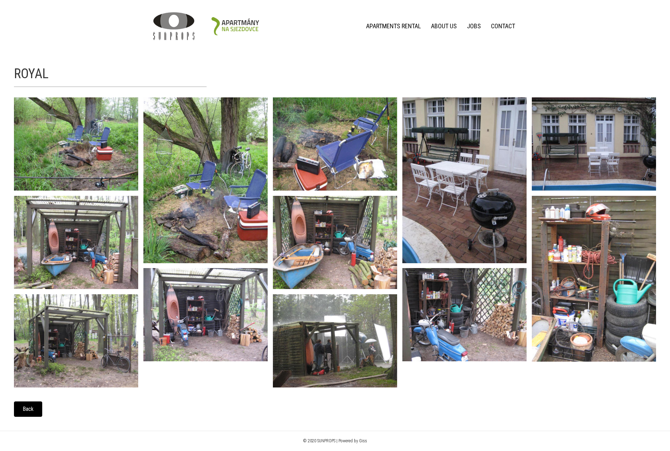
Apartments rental (393, 26)
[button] (28, 409)
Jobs (474, 26)
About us (444, 26)
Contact (503, 26)
